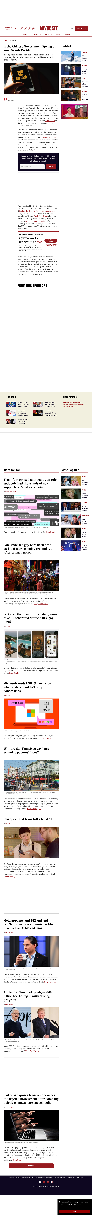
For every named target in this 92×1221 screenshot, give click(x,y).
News (36, 34)
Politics (24, 34)
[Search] (72, 28)
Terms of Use (76, 1204)
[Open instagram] (33, 28)
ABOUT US (17, 1178)
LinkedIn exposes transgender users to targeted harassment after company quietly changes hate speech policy (31, 1099)
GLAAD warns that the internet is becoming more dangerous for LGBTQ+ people (24, 407)
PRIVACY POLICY (50, 1178)
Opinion (67, 34)
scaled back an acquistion (36, 221)
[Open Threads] (29, 28)
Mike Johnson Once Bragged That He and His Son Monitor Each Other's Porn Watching (50, 407)
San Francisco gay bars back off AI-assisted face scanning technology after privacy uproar (29, 549)
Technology (12, 40)
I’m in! (51, 167)
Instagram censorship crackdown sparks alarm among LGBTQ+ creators (23, 416)
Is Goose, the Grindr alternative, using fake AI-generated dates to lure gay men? (31, 618)
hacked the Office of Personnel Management (37, 211)
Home (5, 40)
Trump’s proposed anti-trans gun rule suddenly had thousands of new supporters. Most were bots (30, 483)
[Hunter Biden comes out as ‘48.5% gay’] (71, 95)
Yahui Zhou (50, 120)
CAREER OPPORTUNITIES (28, 1178)
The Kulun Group (41, 216)
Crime (84, 78)
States (84, 542)
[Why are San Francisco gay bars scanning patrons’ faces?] (31, 775)
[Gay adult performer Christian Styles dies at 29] (71, 520)
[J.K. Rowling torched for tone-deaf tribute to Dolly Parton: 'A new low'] (71, 481)
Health (47, 34)
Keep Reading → (41, 603)
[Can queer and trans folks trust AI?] (31, 842)
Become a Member (51, 240)
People (84, 477)
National (84, 65)
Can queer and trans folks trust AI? (28, 819)
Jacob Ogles (7, 557)
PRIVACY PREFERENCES (60, 1178)
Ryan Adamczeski (9, 932)
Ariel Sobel (12, 98)
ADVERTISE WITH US (40, 1178)
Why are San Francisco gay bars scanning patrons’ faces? (26, 750)
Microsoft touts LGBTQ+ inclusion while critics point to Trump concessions (27, 687)
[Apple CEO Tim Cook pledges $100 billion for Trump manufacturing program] (31, 1023)
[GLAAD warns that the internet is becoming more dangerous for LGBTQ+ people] (11, 404)
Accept (75, 1211)
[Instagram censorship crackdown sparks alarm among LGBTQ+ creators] (11, 413)
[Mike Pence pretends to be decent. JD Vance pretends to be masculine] (71, 56)
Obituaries (85, 516)
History (58, 34)
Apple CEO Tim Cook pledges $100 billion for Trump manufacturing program (28, 996)
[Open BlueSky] (25, 28)
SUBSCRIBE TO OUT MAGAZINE (8, 28)
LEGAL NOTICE (79, 1178)
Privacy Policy (64, 1204)
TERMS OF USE (71, 1178)
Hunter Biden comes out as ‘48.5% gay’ (84, 100)
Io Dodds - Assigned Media (10, 491)
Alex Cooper (7, 823)
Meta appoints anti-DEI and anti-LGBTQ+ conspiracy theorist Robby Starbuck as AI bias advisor (29, 924)
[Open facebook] (21, 28)
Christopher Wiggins (9, 1107)
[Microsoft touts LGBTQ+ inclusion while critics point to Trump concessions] (31, 714)
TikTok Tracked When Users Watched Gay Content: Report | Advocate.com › (73, 404)
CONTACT (11, 1178)
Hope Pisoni (7, 695)
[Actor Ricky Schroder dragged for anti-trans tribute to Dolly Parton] (71, 533)
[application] (74, 111)
